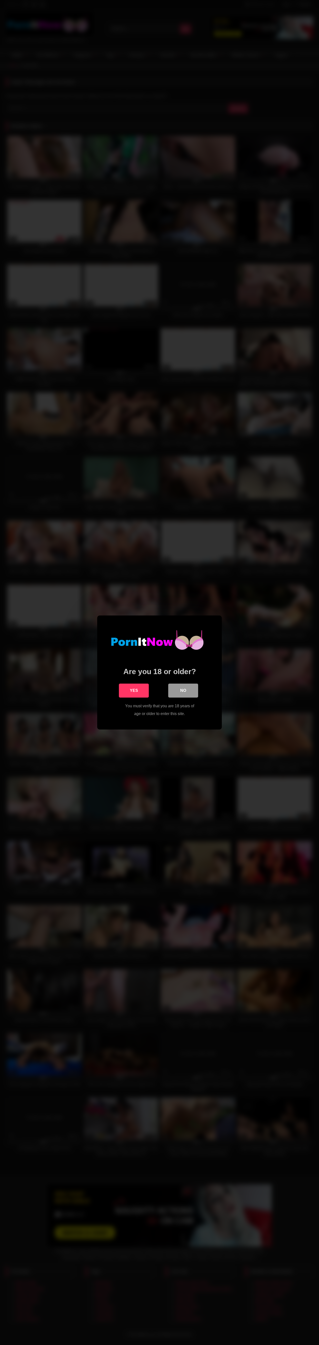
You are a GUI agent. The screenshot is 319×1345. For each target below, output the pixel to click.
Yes (134, 690)
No (183, 690)
